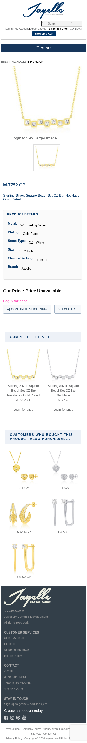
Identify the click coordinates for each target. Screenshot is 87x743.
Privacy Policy (14, 738)
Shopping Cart (44, 33)
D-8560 (63, 532)
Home (4, 61)
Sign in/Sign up (14, 638)
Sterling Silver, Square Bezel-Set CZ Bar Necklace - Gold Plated (23, 390)
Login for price (15, 301)
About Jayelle (38, 28)
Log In (9, 28)
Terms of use (12, 728)
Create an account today (23, 711)
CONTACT (76, 28)
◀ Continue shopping (27, 309)
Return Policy (13, 655)
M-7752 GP (23, 400)
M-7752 (63, 400)
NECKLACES (19, 61)
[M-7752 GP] (47, 101)
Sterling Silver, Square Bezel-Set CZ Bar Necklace (63, 390)
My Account (22, 28)
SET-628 (23, 488)
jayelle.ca (51, 738)
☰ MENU (43, 48)
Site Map (36, 733)
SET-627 (63, 488)
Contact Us (50, 733)
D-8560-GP (23, 577)
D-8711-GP (23, 532)
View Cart (67, 309)
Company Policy (31, 728)
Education (10, 644)
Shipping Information (17, 649)
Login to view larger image (34, 138)
